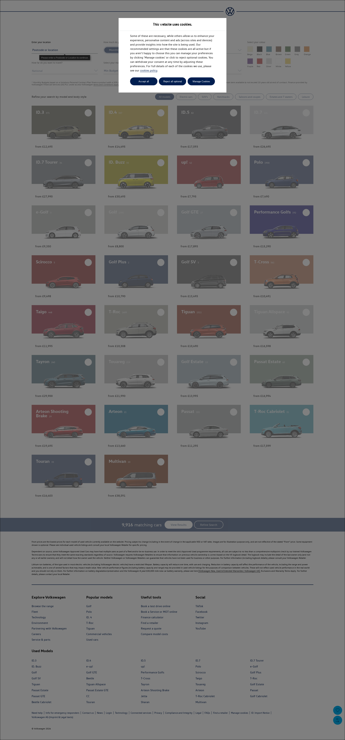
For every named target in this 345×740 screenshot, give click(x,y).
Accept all (144, 81)
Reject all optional (172, 81)
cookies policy (148, 70)
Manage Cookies (201, 81)
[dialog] (172, 370)
